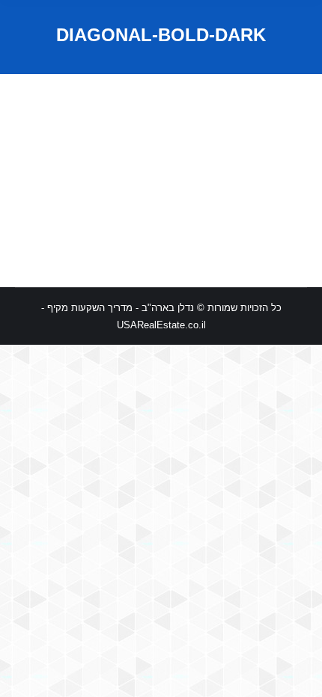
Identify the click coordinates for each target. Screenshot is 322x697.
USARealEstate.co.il (161, 325)
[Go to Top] (298, 673)
